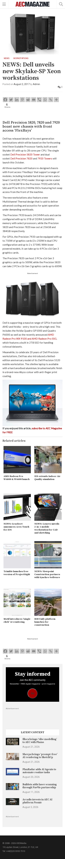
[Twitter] (11, 99)
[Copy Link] (50, 99)
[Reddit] (28, 99)
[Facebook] (5, 99)
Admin (36, 84)
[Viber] (39, 99)
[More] (56, 99)
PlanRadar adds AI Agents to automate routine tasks (39, 771)
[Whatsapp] (45, 99)
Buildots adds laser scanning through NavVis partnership (39, 786)
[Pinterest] (22, 99)
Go (32, 693)
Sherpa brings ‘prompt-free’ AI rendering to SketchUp (40, 756)
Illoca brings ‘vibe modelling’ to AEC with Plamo (39, 741)
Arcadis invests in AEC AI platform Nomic (37, 801)
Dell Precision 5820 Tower (25, 154)
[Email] (33, 99)
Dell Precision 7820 (21, 158)
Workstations (20, 58)
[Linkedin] (16, 99)
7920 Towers (45, 158)
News (6, 58)
